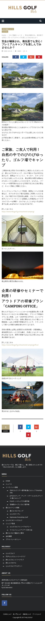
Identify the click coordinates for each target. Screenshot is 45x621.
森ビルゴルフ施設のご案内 (15, 533)
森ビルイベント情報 (12, 508)
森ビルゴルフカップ (16, 511)
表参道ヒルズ (27, 614)
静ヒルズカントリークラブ (15, 560)
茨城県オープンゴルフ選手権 (19, 504)
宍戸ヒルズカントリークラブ (15, 556)
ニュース (5, 31)
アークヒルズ (37, 614)
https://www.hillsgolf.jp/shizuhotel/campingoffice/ (20, 345)
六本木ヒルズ (7, 614)
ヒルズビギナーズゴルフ (14, 520)
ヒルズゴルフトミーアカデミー (20, 527)
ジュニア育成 (10, 523)
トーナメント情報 (12, 487)
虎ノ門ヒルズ (17, 614)
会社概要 (9, 536)
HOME (8, 481)
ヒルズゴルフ (10, 553)
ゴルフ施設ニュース (8, 29)
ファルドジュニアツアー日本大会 (21, 530)
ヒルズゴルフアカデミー (14, 566)
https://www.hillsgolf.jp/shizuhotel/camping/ (18, 211)
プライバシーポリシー (13, 539)
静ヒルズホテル (11, 563)
